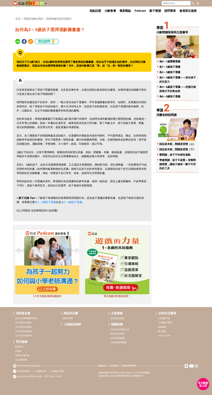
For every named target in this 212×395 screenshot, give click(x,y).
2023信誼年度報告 (23, 326)
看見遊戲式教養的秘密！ (117, 296)
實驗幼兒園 (68, 318)
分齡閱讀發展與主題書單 (172, 32)
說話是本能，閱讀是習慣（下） (177, 149)
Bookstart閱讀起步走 (120, 329)
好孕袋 (18, 351)
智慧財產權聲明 (129, 365)
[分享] (17, 41)
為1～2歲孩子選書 (169, 66)
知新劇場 (162, 326)
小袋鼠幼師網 (72, 324)
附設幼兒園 (71, 313)
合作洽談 (114, 365)
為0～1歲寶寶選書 (169, 61)
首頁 (17, 18)
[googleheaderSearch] (193, 3)
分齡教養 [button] (110, 11)
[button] (46, 3)
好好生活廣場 (167, 313)
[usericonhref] (196, 3)
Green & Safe (164, 335)
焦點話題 (95, 11)
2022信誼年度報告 (23, 322)
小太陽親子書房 (165, 322)
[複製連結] (30, 41)
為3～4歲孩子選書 (71, 202)
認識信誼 (102, 365)
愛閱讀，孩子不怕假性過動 (175, 154)
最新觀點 (125, 11)
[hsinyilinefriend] (186, 366)
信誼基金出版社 (117, 318)
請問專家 (170, 11)
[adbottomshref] (47, 261)
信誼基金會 (23, 313)
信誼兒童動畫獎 (117, 338)
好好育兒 (19, 346)
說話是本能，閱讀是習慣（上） (177, 144)
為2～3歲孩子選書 (45, 202)
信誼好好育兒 (24, 371)
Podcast (140, 11)
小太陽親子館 (164, 318)
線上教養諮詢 (21, 359)
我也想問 (46, 41)
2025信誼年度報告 (23, 335)
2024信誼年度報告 (23, 331)
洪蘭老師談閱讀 (166, 115)
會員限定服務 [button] (188, 11)
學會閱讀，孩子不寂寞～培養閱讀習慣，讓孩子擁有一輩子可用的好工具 (177, 164)
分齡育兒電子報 (22, 355)
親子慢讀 (155, 11)
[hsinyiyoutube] (191, 366)
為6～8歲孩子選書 (169, 96)
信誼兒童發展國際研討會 (26, 318)
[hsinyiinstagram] (196, 366)
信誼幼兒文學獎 (117, 333)
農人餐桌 (162, 331)
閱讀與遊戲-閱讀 (33, 18)
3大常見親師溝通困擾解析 (47, 296)
